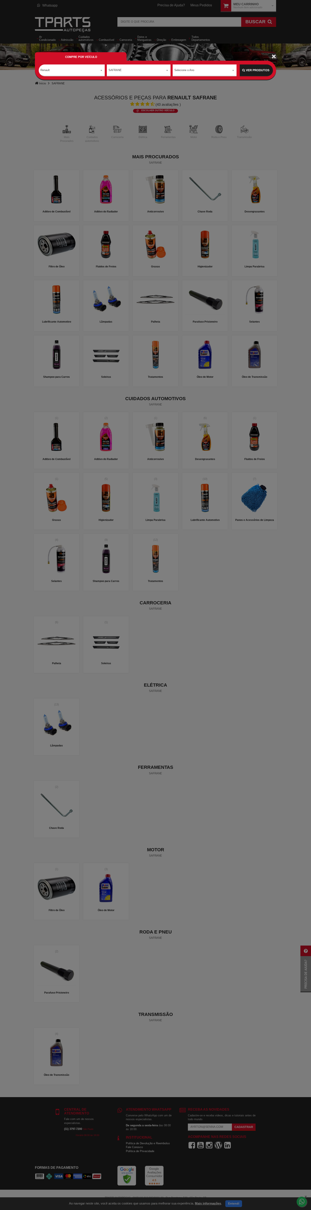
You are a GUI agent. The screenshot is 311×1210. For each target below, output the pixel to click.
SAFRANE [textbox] (115, 70)
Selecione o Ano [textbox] (184, 70)
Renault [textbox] (45, 70)
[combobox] (72, 70)
